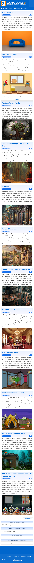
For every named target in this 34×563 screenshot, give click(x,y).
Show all (17, 99)
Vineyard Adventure (9, 229)
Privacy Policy (23, 556)
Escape (10, 8)
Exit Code (5, 186)
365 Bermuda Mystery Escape (13, 433)
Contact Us (9, 556)
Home (6, 8)
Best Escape (24, 8)
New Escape (17, 8)
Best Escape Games (9, 55)
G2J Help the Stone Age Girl (13, 393)
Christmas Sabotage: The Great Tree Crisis (16, 145)
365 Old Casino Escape (11, 310)
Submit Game (16, 556)
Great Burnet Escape (10, 352)
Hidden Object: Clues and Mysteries (16, 269)
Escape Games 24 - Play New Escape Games (22, 559)
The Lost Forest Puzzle (11, 103)
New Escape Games (9, 12)
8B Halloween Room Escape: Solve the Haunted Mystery (17, 475)
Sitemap (29, 556)
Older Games (27, 518)
